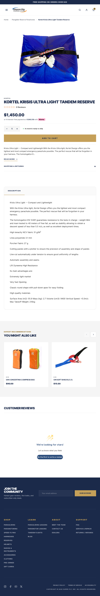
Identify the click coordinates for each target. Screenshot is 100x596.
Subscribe (85, 493)
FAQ (77, 525)
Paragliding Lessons (37, 525)
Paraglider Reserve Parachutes (23, 20)
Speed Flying (10, 533)
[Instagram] (5, 586)
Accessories (10, 555)
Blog (30, 536)
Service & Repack (84, 529)
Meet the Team (58, 525)
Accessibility (90, 585)
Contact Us (57, 529)
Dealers (56, 533)
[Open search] (79, 10)
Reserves (8, 540)
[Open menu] (6, 10)
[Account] (86, 10)
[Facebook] (10, 586)
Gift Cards (9, 566)
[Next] (93, 334)
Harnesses (9, 536)
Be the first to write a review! (50, 457)
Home (6, 20)
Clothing (8, 559)
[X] (21, 586)
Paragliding (9, 525)
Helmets (8, 544)
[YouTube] (16, 586)
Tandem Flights (35, 533)
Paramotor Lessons (37, 529)
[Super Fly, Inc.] (19, 10)
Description (14, 191)
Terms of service (75, 585)
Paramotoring (10, 529)
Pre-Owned (9, 563)
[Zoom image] (50, 58)
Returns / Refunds (84, 533)
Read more (9, 159)
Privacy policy (59, 585)
